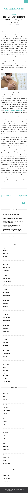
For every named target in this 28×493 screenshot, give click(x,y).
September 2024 (7, 281)
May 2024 (5, 289)
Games (4, 418)
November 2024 (6, 278)
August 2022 (6, 331)
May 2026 (5, 256)
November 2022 (6, 323)
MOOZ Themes (10, 490)
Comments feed (6, 478)
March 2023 (5, 314)
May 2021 (5, 373)
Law (4, 435)
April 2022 (5, 342)
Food (4, 416)
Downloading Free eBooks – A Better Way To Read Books (7, 195)
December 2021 (6, 353)
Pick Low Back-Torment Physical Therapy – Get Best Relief (14, 19)
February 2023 (6, 317)
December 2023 (6, 295)
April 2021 (5, 375)
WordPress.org (6, 481)
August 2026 (6, 248)
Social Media (6, 449)
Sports (4, 454)
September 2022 (7, 328)
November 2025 (6, 267)
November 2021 (6, 356)
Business (5, 399)
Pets (4, 438)
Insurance (5, 432)
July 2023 (5, 306)
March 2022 (5, 345)
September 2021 (7, 361)
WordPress (22, 490)
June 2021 (5, 370)
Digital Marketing (7, 404)
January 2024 (6, 292)
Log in (4, 472)
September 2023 (7, 303)
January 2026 (6, 264)
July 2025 (5, 273)
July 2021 (5, 367)
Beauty (4, 396)
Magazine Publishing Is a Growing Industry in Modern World (21, 195)
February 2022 (6, 348)
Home (4, 429)
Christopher (17, 24)
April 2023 (5, 311)
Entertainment (6, 410)
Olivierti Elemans (14, 8)
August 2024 (6, 284)
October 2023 (6, 300)
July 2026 (5, 250)
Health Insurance (7, 427)
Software (5, 452)
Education (5, 407)
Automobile (5, 393)
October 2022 (6, 325)
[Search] (23, 203)
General (5, 421)
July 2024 (5, 286)
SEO (4, 443)
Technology (6, 457)
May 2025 (5, 275)
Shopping (5, 446)
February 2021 (6, 381)
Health (14, 14)
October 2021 (6, 359)
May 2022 (5, 339)
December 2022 (6, 320)
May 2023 (5, 309)
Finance (5, 413)
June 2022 (5, 336)
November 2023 (6, 298)
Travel (4, 460)
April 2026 (5, 259)
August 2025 (6, 270)
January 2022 (6, 350)
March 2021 (5, 378)
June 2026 (5, 253)
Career (4, 402)
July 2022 (5, 334)
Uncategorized (6, 463)
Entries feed (6, 475)
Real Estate (5, 441)
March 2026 (5, 261)
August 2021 (6, 364)
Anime (4, 390)
